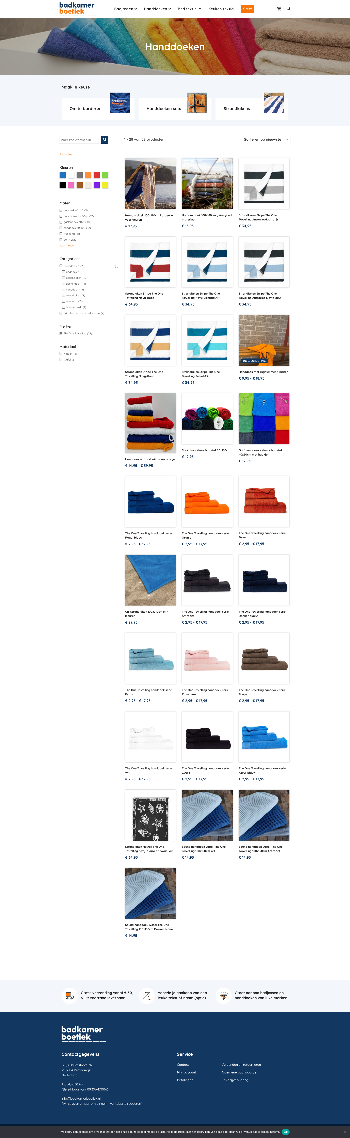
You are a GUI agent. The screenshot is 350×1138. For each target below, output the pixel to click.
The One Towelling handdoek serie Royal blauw (148, 535)
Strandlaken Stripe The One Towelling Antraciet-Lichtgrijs (259, 217)
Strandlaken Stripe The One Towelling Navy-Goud (144, 374)
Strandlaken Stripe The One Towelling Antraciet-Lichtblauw (260, 296)
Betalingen (185, 1080)
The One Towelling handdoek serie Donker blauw (262, 614)
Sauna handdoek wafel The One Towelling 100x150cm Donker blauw (149, 927)
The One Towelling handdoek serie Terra (262, 535)
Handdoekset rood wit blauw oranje (150, 459)
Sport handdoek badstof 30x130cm (206, 450)
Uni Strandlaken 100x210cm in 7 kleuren (146, 614)
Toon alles (66, 154)
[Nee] (345, 1132)
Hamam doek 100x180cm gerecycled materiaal (207, 217)
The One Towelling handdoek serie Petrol (148, 692)
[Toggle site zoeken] (288, 9)
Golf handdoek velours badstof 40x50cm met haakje (260, 452)
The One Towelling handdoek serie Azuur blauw (262, 770)
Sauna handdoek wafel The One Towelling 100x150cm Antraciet (261, 849)
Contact (183, 1064)
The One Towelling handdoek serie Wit (148, 770)
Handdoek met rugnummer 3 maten (263, 372)
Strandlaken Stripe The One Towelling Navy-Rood (144, 296)
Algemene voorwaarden (240, 1072)
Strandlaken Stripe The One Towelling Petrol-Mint (201, 374)
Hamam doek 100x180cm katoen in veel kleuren (149, 217)
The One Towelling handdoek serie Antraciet (205, 614)
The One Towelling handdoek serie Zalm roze (205, 692)
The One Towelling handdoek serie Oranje (205, 535)
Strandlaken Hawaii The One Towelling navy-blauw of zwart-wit (149, 849)
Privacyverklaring (235, 1080)
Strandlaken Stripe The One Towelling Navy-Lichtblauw (201, 296)
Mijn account (186, 1072)
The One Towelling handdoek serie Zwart (205, 770)
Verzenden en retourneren (241, 1064)
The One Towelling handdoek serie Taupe (262, 692)
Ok (286, 1131)
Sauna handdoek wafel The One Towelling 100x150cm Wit (204, 849)
